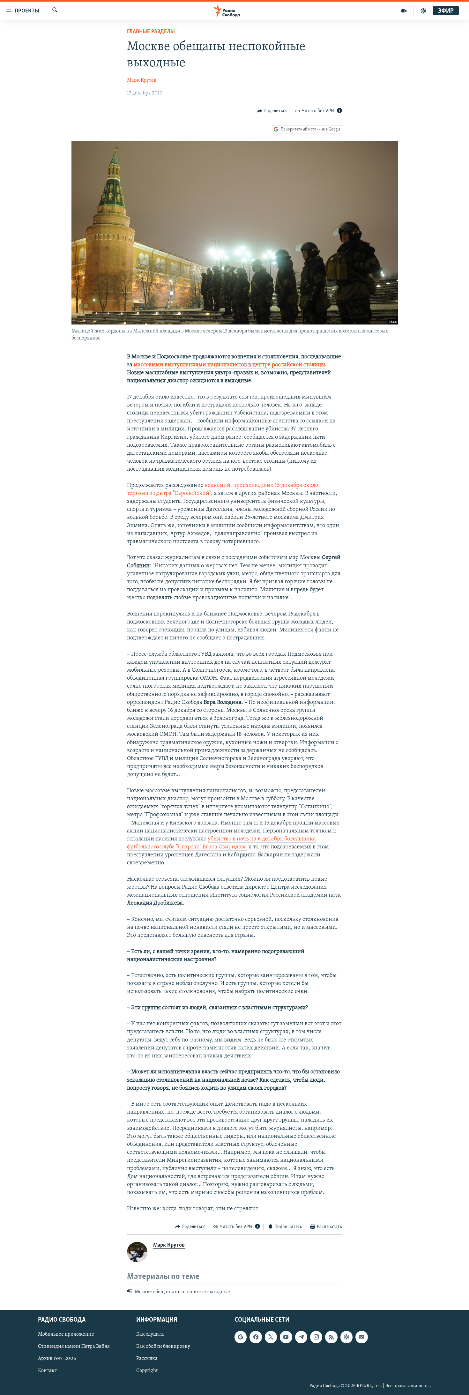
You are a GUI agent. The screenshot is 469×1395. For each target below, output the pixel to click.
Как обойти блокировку (163, 1346)
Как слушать (150, 1334)
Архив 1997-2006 (57, 1358)
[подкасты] (423, 11)
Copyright (147, 1371)
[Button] (272, 111)
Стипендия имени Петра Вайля (74, 1346)
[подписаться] (361, 1337)
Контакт (47, 1371)
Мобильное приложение (66, 1334)
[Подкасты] (346, 1337)
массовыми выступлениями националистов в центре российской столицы (229, 365)
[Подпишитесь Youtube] (286, 1337)
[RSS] (331, 1337)
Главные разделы (151, 32)
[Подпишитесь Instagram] (316, 1337)
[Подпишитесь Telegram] (301, 1337)
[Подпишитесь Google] (240, 1337)
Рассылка (147, 1358)
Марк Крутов (141, 80)
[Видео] (404, 11)
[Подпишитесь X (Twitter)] (271, 1337)
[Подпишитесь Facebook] (255, 1337)
